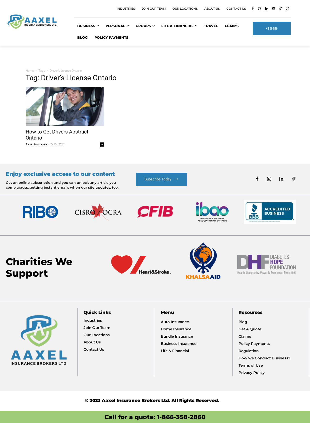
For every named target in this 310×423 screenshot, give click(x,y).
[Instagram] (259, 8)
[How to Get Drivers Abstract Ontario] (65, 106)
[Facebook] (252, 8)
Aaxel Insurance (36, 144)
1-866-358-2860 (181, 417)
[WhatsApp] (287, 8)
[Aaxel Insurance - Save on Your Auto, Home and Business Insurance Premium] (35, 22)
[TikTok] (280, 8)
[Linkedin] (266, 8)
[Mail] (273, 8)
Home (30, 70)
